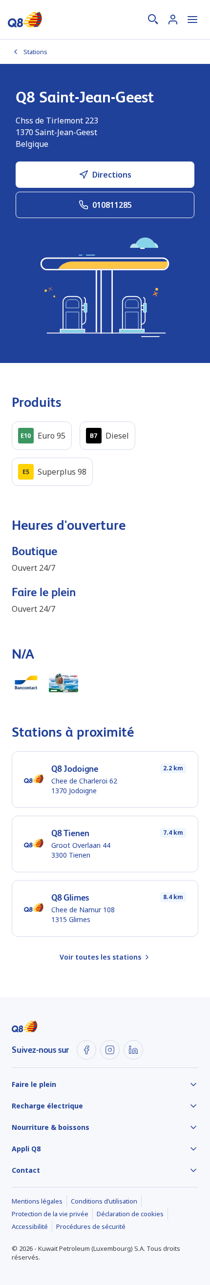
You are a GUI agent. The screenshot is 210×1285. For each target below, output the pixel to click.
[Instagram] (110, 1050)
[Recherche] (153, 19)
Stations (35, 51)
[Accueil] (25, 19)
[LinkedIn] (133, 1050)
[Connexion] (173, 19)
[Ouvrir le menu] (192, 19)
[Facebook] (86, 1050)
